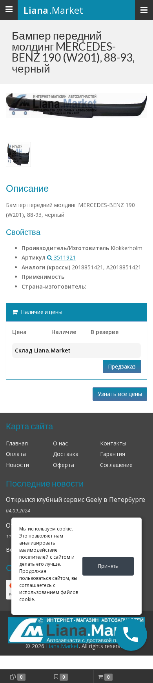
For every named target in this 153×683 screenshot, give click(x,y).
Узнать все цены (120, 394)
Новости (17, 465)
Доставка (65, 454)
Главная (17, 443)
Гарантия (112, 454)
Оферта (63, 465)
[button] (131, 635)
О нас (60, 443)
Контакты (113, 443)
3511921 (64, 257)
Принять (108, 566)
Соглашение (116, 465)
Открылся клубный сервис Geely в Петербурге (75, 500)
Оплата (16, 454)
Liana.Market (62, 646)
